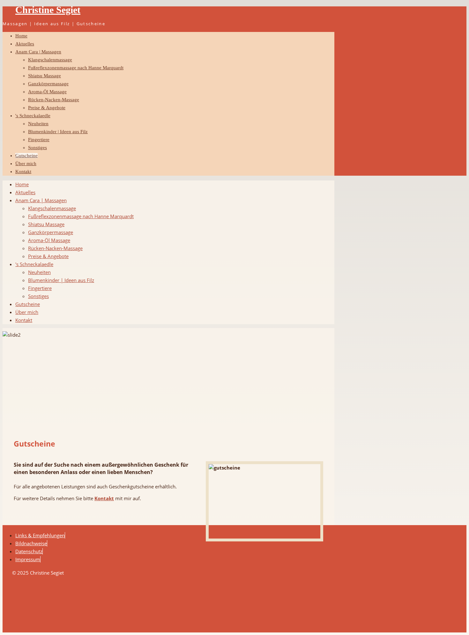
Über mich (25, 163)
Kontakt (23, 171)
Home (21, 35)
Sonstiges (37, 147)
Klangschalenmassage (50, 59)
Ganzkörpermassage (48, 83)
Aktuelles (24, 43)
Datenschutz (28, 551)
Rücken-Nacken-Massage (53, 99)
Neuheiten (38, 123)
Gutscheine (26, 155)
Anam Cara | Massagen (38, 51)
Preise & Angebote (46, 107)
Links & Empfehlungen (40, 535)
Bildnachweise (31, 543)
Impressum (27, 559)
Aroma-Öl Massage (47, 91)
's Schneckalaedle (32, 115)
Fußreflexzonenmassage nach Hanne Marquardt (75, 67)
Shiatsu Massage (44, 75)
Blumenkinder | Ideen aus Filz (58, 131)
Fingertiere (38, 139)
